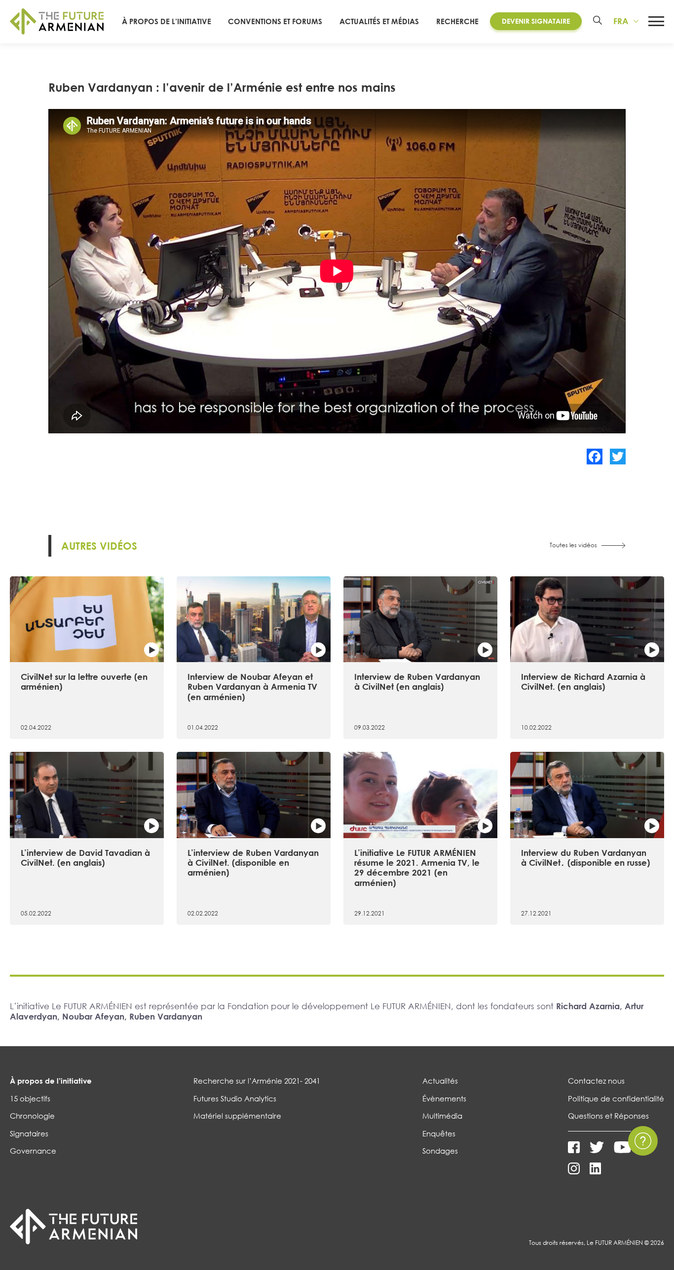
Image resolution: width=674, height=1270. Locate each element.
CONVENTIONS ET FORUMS (275, 21)
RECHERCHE (457, 21)
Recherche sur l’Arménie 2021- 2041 (256, 1080)
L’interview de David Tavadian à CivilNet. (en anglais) (85, 857)
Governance (33, 1150)
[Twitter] (618, 456)
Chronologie (32, 1115)
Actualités (440, 1080)
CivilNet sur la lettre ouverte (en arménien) (84, 681)
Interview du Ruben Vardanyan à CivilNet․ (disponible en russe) (585, 857)
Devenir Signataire (536, 21)
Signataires (29, 1133)
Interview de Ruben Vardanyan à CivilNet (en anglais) (417, 681)
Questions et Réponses (608, 1115)
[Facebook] (594, 456)
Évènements (444, 1098)
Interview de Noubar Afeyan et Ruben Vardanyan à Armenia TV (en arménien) (252, 686)
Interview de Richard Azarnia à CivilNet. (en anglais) (583, 681)
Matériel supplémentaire (237, 1115)
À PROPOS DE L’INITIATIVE (166, 21)
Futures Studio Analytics (234, 1098)
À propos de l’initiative (51, 1080)
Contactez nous (596, 1080)
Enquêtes (438, 1133)
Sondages (440, 1150)
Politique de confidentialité (616, 1098)
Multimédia (442, 1115)
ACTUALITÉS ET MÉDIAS (379, 21)
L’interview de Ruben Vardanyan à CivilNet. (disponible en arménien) (253, 862)
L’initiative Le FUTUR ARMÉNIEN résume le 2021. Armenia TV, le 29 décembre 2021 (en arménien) (417, 867)
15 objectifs (30, 1098)
